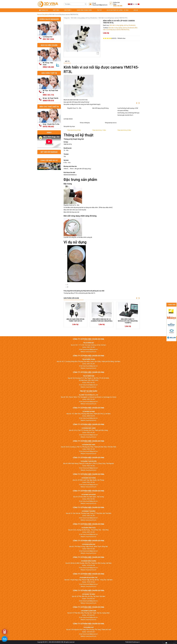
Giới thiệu (56, 10)
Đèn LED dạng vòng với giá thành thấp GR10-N (75, 320)
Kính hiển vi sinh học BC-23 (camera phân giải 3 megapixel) (101, 320)
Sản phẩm (67, 10)
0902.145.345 (117, 6)
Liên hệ (135, 10)
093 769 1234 (48, 39)
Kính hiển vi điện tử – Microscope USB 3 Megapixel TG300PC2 (128, 320)
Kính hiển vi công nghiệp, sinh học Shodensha (84, 18)
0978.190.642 (48, 126)
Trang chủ (44, 10)
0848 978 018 (48, 100)
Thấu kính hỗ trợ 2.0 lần (124, 130)
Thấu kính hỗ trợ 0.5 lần (74, 130)
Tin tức (99, 10)
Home (39, 14)
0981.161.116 (48, 95)
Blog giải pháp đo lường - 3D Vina (117, 10)
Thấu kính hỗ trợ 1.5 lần (99, 130)
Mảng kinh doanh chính (84, 10)
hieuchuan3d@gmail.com (100, 5)
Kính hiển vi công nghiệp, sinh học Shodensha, (121, 27)
